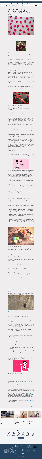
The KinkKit (17, 37)
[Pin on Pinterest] (33, 406)
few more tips (21, 381)
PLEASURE (13, 5)
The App (16, 452)
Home (16, 444)
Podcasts (22, 450)
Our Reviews (22, 449)
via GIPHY (9, 311)
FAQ (21, 446)
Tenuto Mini (16, 448)
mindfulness (31, 393)
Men (20, 2)
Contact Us (22, 454)
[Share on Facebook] (31, 406)
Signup (35, 447)
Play (15, 453)
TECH (22, 5)
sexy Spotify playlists (30, 400)
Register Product (22, 453)
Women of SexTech (16, 273)
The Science (23, 2)
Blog (21, 445)
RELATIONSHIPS (18, 5)
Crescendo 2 (16, 446)
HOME (6, 5)
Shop (14, 2)
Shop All (21, 437)
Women (17, 2)
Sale (21, 444)
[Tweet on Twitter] (32, 406)
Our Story (27, 2)
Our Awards (22, 448)
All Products (16, 445)
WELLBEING (9, 5)
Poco (15, 449)
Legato (16, 450)
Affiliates (22, 452)
